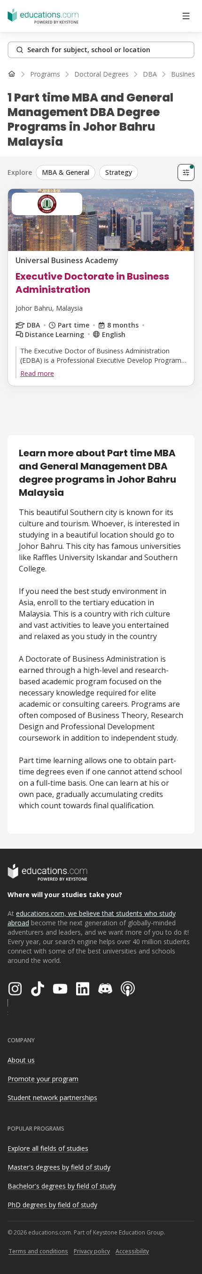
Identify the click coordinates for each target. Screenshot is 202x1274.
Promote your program (43, 1078)
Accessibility (132, 1251)
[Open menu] (186, 16)
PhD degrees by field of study (52, 1204)
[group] (105, 172)
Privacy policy (92, 1251)
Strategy (118, 172)
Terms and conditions (38, 1251)
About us (21, 1059)
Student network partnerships (52, 1097)
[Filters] (186, 172)
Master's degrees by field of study (59, 1167)
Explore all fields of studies (48, 1148)
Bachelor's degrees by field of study (62, 1185)
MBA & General (65, 172)
